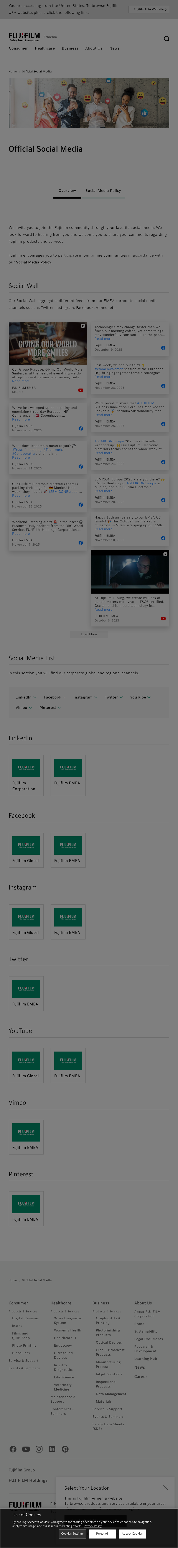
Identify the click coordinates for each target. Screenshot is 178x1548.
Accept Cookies (132, 1533)
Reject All (102, 1533)
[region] (89, 1528)
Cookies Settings (72, 1533)
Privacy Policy (93, 1526)
